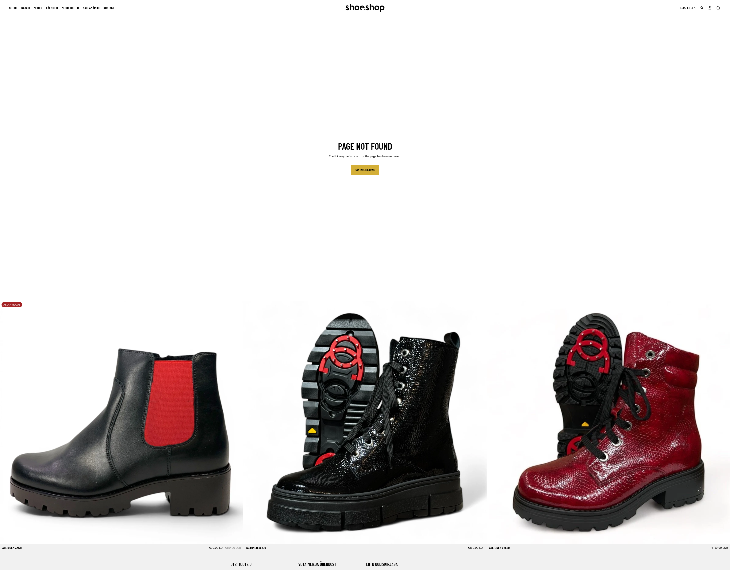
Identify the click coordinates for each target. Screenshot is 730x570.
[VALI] (237, 537)
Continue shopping (365, 169)
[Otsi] (702, 8)
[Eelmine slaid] (5, 422)
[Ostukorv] (718, 8)
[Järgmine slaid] (237, 422)
